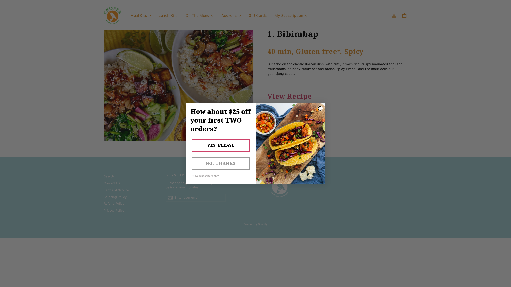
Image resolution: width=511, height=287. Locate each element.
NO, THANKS (221, 163)
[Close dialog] (320, 108)
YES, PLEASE (220, 145)
